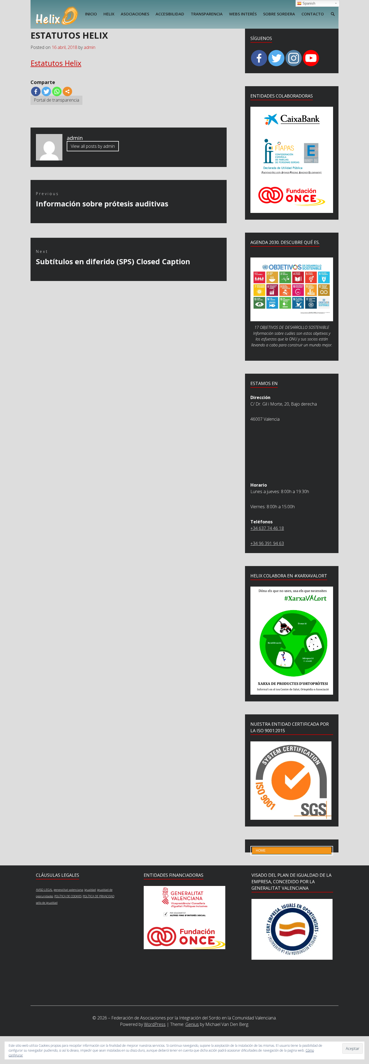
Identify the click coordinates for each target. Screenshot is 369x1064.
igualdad (90, 890)
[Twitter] (46, 91)
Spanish (308, 3)
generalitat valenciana (68, 890)
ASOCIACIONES (135, 13)
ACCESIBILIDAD (170, 13)
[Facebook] (36, 91)
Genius (192, 1024)
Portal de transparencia (56, 100)
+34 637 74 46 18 (267, 528)
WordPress (155, 1024)
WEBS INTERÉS (243, 13)
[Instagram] (294, 58)
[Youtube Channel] (311, 58)
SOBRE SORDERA (279, 13)
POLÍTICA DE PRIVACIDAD (98, 896)
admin (89, 47)
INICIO (91, 13)
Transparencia (207, 13)
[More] (67, 91)
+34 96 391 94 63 (267, 543)
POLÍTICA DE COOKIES (68, 896)
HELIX (108, 13)
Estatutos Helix (56, 63)
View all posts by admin (93, 146)
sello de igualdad (47, 903)
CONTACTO (312, 13)
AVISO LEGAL (44, 890)
